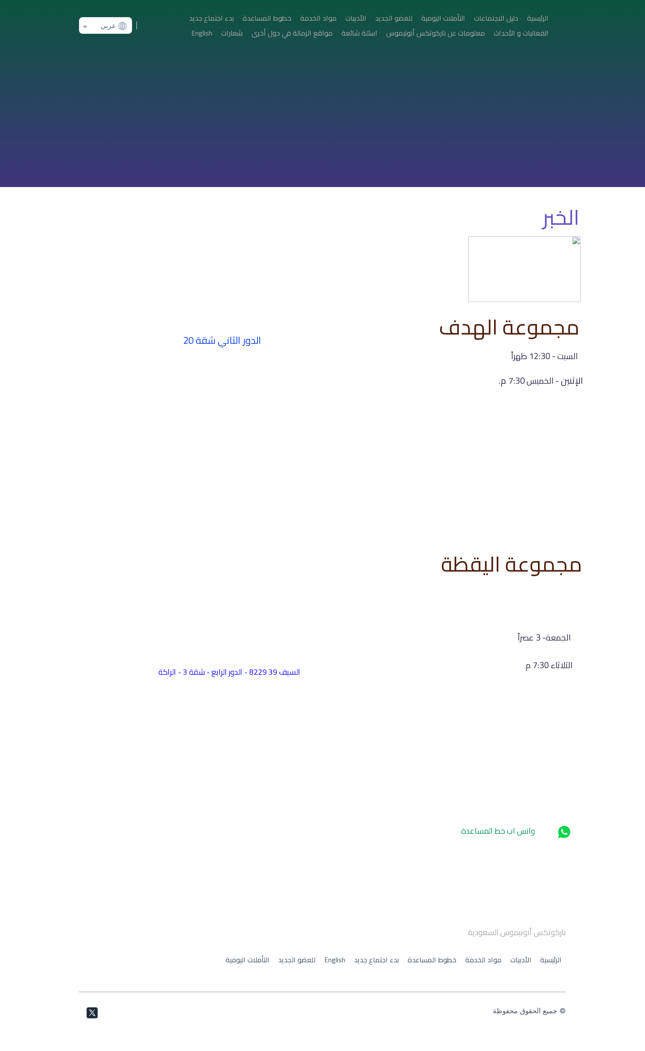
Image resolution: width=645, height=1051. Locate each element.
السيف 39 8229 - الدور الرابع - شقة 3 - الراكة (229, 672)
